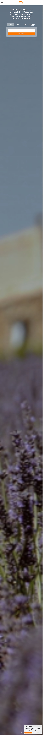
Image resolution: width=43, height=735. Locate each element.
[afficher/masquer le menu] (2, 2)
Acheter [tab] (10, 24)
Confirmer (28, 732)
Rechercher (21, 33)
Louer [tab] (18, 24)
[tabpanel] (21, 31)
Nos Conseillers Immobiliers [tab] (32, 25)
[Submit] (9, 30)
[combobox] (21, 30)
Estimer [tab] (25, 24)
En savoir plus (35, 732)
